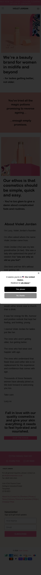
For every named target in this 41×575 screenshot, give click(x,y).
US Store (25, 283)
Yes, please (20, 289)
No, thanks (20, 296)
